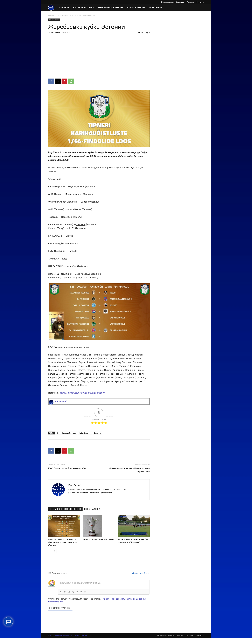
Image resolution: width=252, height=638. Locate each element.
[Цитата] (85, 592)
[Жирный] (61, 592)
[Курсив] (65, 592)
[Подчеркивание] (69, 592)
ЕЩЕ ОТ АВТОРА (92, 509)
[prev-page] (50, 551)
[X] (58, 81)
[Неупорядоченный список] (81, 592)
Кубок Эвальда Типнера (66, 433)
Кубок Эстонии (136, 7)
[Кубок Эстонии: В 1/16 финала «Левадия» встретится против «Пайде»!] (64, 526)
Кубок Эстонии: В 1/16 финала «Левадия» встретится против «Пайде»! (62, 542)
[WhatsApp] (71, 81)
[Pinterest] (64, 81)
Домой (51, 15)
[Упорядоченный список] (77, 592)
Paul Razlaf (55, 32)
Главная (64, 7)
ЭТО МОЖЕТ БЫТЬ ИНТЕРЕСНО (65, 509)
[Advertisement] (99, 56)
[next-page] (54, 551)
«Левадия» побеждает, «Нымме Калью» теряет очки (129, 470)
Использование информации (172, 2)
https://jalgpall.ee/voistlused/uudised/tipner (82, 392)
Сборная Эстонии (83, 7)
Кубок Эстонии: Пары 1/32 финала (98, 539)
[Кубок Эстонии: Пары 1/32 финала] (99, 526)
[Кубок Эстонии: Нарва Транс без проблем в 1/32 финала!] (134, 526)
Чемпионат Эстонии (110, 7)
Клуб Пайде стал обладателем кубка (67, 468)
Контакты (200, 2)
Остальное (155, 7)
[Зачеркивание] (73, 592)
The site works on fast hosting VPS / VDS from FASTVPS (70, 635)
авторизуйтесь (141, 573)
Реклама (190, 2)
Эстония (97, 433)
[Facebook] (51, 81)
